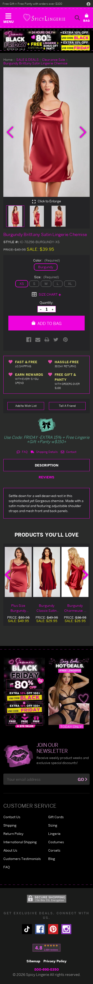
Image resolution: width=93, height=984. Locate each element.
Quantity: (46, 302)
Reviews (46, 477)
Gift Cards (56, 817)
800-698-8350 (46, 969)
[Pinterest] (65, 339)
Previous (7, 575)
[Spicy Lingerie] (44, 17)
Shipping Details (46, 452)
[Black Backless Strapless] (24, 693)
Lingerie (54, 834)
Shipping (9, 825)
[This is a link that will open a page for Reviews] (46, 948)
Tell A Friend (67, 406)
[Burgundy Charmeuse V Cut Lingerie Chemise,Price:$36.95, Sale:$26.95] (75, 572)
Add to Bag (49, 323)
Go (81, 779)
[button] (8, 17)
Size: (46, 277)
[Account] (88, 4)
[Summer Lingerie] (68, 693)
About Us (10, 850)
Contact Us (11, 817)
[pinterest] (53, 929)
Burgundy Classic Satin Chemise (46, 608)
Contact (70, 452)
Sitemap (33, 961)
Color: (46, 260)
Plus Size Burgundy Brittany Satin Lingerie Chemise (18, 608)
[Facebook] (28, 339)
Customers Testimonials (22, 859)
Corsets (54, 850)
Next (85, 575)
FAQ (24, 452)
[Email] (37, 339)
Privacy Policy (55, 961)
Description (46, 465)
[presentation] (10, 132)
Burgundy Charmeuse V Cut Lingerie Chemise (75, 608)
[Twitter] (55, 339)
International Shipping (20, 842)
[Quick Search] (77, 18)
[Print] (46, 339)
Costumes (56, 842)
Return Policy (13, 834)
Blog (51, 859)
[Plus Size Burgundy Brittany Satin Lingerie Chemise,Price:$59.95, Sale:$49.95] (18, 572)
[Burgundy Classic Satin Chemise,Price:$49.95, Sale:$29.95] (46, 572)
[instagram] (66, 929)
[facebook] (40, 929)
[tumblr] (27, 929)
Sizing (52, 825)
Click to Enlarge (49, 201)
